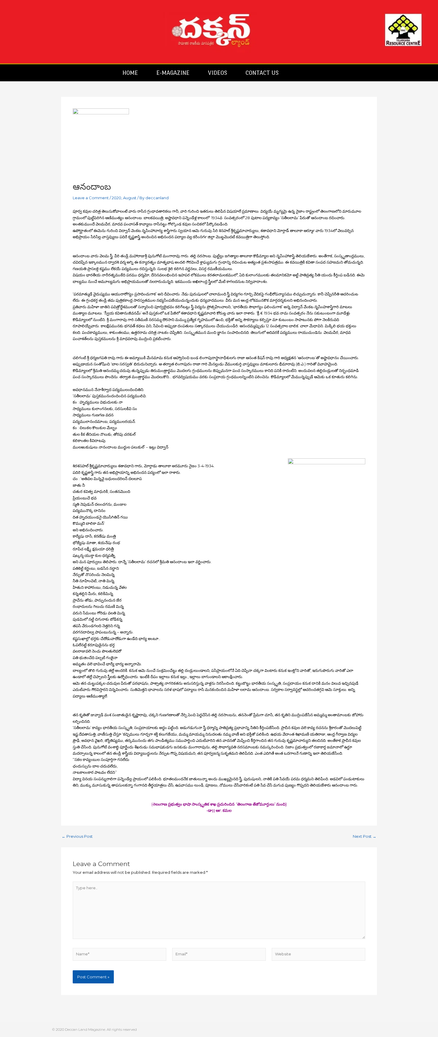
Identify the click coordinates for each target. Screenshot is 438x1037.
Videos (217, 72)
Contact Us (262, 72)
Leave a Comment (91, 197)
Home (130, 72)
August (129, 197)
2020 (116, 197)
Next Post (364, 836)
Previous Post (77, 836)
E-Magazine (173, 72)
